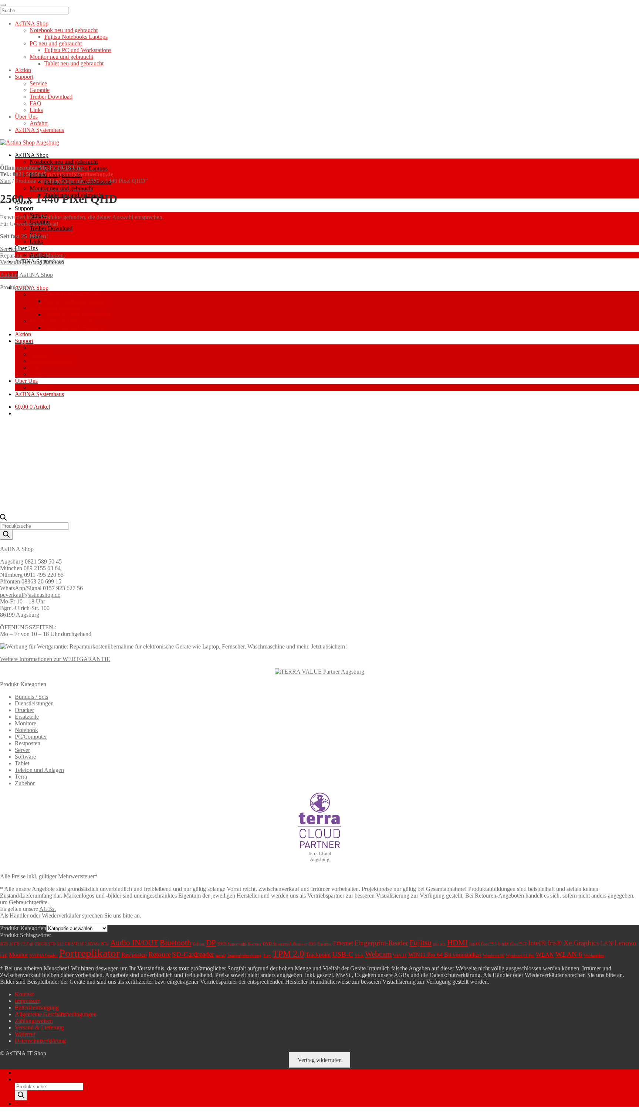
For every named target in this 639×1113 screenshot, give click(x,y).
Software (25, 756)
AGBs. (47, 909)
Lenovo (625, 943)
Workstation (594, 955)
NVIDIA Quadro (43, 955)
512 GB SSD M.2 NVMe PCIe (83, 944)
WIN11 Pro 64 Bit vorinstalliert (444, 955)
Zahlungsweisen (34, 1021)
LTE (3, 955)
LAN (606, 943)
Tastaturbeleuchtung (244, 955)
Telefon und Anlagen (39, 770)
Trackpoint (318, 955)
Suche (22, 1079)
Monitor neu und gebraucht (61, 188)
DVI (312, 944)
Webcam (378, 954)
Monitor (18, 955)
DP (211, 943)
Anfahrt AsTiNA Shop (26, 275)
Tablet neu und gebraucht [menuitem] (74, 63)
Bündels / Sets (31, 697)
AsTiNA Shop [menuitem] (31, 23)
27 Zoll (27, 944)
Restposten (27, 743)
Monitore (25, 723)
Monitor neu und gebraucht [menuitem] (61, 57)
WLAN (545, 955)
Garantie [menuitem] (40, 90)
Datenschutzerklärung (40, 1041)
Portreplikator (89, 953)
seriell (221, 955)
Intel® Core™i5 (483, 944)
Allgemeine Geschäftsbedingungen (56, 1014)
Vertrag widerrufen (320, 1060)
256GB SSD (45, 944)
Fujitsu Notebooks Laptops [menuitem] (76, 37)
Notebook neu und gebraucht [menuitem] (64, 30)
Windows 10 (493, 955)
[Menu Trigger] (3, 5)
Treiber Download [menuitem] (51, 96)
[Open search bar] (3, 518)
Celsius (198, 944)
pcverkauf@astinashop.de (80, 174)
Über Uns (26, 248)
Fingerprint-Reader (381, 943)
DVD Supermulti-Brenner (239, 944)
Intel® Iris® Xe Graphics (563, 943)
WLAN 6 (568, 954)
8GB (4, 944)
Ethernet (343, 943)
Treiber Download (51, 228)
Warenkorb (30, 1103)
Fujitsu (420, 943)
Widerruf (25, 1034)
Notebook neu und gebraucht (64, 162)
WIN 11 (400, 955)
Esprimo (324, 944)
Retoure (159, 954)
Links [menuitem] (36, 110)
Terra (21, 776)
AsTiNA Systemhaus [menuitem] (39, 130)
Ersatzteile (27, 717)
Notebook (26, 730)
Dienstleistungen (34, 703)
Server (22, 750)
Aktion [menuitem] (23, 70)
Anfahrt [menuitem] (39, 123)
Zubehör (25, 783)
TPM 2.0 (288, 954)
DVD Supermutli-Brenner (285, 944)
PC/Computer (31, 737)
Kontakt (24, 994)
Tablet (22, 763)
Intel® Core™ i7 (512, 944)
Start (5, 181)
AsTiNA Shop (31, 155)
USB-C (342, 954)
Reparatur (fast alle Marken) (32, 255)
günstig (439, 944)
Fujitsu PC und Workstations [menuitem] (77, 50)
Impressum (27, 1001)
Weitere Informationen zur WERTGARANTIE (55, 659)
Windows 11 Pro (520, 955)
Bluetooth (175, 943)
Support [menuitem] (24, 77)
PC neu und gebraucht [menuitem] (56, 43)
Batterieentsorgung (37, 1007)
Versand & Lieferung (39, 1027)
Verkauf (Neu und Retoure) (32, 262)
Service (8, 249)
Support (24, 208)
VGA (359, 955)
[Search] (6, 535)
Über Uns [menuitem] (26, 116)
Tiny (267, 955)
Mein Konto (29, 1072)
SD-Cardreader (193, 954)
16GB (14, 944)
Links (36, 241)
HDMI (457, 943)
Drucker (24, 710)
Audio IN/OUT (134, 943)
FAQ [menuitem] (35, 103)
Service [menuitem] (38, 83)
